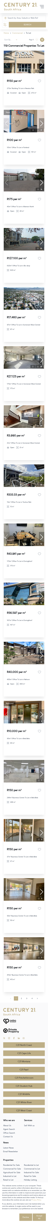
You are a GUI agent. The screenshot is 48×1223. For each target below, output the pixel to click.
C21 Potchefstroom (24, 1077)
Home (6, 33)
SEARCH (27, 24)
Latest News (8, 1148)
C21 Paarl (24, 1069)
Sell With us (29, 1125)
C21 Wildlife (24, 1094)
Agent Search (9, 1129)
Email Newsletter (10, 1151)
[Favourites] (39, 81)
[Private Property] (24, 1030)
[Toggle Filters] (5, 24)
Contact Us (8, 1136)
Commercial (17, 33)
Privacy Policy (36, 1200)
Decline (26, 1217)
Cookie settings (10, 1217)
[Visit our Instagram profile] (9, 1038)
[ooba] (24, 1021)
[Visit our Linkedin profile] (19, 1038)
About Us (7, 1125)
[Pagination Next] (37, 998)
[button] (41, 64)
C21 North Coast (24, 1045)
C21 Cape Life (24, 1053)
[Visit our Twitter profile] (4, 1038)
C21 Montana (24, 1061)
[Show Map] (42, 40)
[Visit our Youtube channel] (24, 1038)
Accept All (39, 1217)
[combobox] (19, 18)
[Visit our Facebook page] (14, 1038)
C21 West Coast (24, 1110)
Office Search (9, 1133)
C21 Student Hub (24, 1086)
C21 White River (24, 1102)
